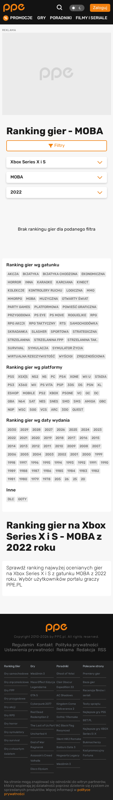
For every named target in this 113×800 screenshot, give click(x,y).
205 (58, 479)
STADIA (100, 377)
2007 (96, 446)
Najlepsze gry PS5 (94, 712)
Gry (41, 17)
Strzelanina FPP (48, 340)
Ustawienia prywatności (29, 649)
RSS (102, 649)
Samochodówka (84, 323)
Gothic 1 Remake (67, 717)
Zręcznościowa (90, 356)
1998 (11, 463)
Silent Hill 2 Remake (68, 739)
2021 (23, 438)
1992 (81, 463)
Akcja (13, 274)
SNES (54, 401)
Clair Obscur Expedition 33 (65, 685)
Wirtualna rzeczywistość (31, 356)
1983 (83, 471)
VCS (43, 410)
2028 (36, 430)
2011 (47, 446)
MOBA (30, 299)
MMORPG (15, 299)
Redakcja (86, 649)
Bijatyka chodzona (60, 274)
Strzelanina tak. (82, 340)
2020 (36, 438)
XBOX (53, 393)
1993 (70, 463)
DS (80, 385)
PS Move (57, 315)
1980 (23, 479)
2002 (62, 454)
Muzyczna (48, 299)
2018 (60, 438)
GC (88, 393)
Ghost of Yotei (65, 673)
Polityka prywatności (76, 644)
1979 (35, 479)
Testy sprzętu (91, 704)
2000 (86, 454)
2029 (24, 430)
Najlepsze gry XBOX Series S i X (95, 731)
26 (67, 479)
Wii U (87, 377)
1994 (58, 463)
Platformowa (46, 307)
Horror (14, 282)
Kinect (82, 282)
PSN (90, 385)
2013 (24, 446)
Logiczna (74, 290)
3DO (65, 410)
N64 (21, 401)
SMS (77, 401)
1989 (11, 471)
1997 (23, 463)
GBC (102, 401)
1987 (35, 471)
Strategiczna (85, 332)
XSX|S (23, 377)
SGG (33, 410)
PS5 (11, 377)
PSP (60, 385)
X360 (22, 385)
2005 (24, 454)
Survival (16, 348)
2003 (49, 454)
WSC (22, 410)
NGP (11, 410)
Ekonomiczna (93, 274)
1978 (46, 479)
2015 (95, 438)
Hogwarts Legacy (68, 755)
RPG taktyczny (42, 323)
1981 (11, 479)
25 (75, 479)
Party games (19, 307)
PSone (67, 393)
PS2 (42, 393)
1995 (46, 463)
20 (83, 479)
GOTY (22, 499)
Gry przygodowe (15, 698)
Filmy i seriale (91, 17)
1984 (71, 471)
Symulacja (38, 348)
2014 (12, 446)
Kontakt (45, 644)
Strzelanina (19, 340)
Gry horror (11, 723)
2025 (73, 430)
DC (96, 393)
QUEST (77, 410)
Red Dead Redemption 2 (39, 715)
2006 (12, 454)
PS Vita (46, 385)
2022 (12, 438)
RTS (63, 323)
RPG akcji (16, 323)
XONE (74, 377)
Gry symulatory (14, 732)
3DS (70, 385)
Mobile (29, 393)
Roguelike (77, 315)
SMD (65, 401)
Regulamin (23, 644)
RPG (93, 315)
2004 (37, 454)
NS (44, 377)
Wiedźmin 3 (37, 673)
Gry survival (11, 740)
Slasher (39, 332)
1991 (93, 463)
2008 (84, 446)
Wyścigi (66, 356)
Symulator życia (67, 348)
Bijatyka (31, 274)
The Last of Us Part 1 (43, 725)
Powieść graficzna (79, 307)
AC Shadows (64, 695)
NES (42, 401)
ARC (54, 410)
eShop (13, 393)
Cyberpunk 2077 (40, 704)
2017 (71, 438)
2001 (74, 454)
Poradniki (61, 17)
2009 (71, 446)
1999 (98, 454)
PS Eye (40, 315)
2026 (61, 430)
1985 (59, 471)
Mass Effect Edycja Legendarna (42, 685)
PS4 (62, 377)
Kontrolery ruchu (45, 290)
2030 (12, 430)
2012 (35, 446)
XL (99, 385)
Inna (29, 282)
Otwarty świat (75, 299)
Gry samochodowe (16, 673)
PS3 (11, 385)
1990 (104, 463)
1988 (23, 471)
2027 (49, 430)
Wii (33, 385)
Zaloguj (100, 7)
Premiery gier (91, 673)
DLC (11, 499)
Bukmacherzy (92, 742)
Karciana (64, 282)
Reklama (65, 649)
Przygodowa (19, 315)
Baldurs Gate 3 (65, 747)
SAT (32, 401)
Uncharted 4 (38, 733)
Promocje (21, 18)
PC (53, 377)
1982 (95, 471)
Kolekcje (16, 290)
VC (79, 393)
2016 (83, 438)
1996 (35, 463)
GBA (11, 401)
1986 (47, 471)
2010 (59, 446)
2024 (85, 430)
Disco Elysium (39, 769)
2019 (48, 438)
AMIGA (90, 401)
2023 (98, 430)
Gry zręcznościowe (16, 682)
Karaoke (44, 282)
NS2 (35, 377)
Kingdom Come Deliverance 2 (66, 706)
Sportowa (60, 332)
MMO (90, 290)
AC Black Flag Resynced (65, 728)
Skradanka (17, 332)
